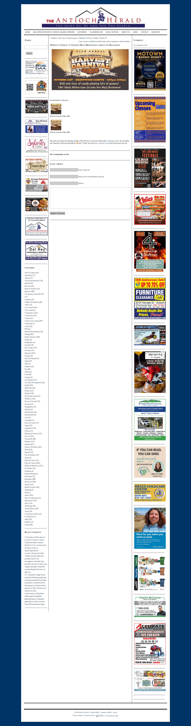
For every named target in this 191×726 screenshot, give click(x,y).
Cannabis (28, 300)
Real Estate (28, 476)
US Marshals (29, 517)
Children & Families (31, 302)
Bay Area (28, 286)
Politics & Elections (31, 466)
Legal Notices (112, 32)
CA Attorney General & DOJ (34, 294)
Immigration (29, 407)
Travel (27, 511)
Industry (27, 409)
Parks (26, 450)
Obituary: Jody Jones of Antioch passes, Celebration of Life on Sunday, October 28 (78, 38)
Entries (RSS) (94, 712)
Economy (28, 350)
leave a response (99, 143)
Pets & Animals (30, 455)
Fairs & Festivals (30, 358)
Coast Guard (29, 310)
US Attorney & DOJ (31, 514)
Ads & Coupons (30, 273)
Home (27, 32)
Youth (27, 525)
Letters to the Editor (31, 447)
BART (27, 283)
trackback (111, 143)
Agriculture (28, 275)
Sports (27, 495)
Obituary (27, 442)
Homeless (28, 399)
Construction (29, 316)
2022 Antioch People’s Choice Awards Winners (54, 32)
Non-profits (28, 439)
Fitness (27, 372)
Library (27, 431)
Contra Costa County (32, 321)
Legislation (28, 428)
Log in (115, 712)
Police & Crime (30, 460)
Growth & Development (33, 383)
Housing (27, 404)
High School (29, 388)
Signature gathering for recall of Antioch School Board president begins (35, 601)
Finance (27, 367)
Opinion (27, 444)
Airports (27, 278)
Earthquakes (29, 342)
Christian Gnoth (89, 715)
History (27, 391)
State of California (31, 498)
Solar (26, 492)
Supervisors (29, 501)
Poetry (27, 458)
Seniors (27, 485)
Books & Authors (30, 289)
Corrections (28, 324)
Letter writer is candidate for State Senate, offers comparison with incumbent (104, 41)
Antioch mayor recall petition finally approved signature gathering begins (34, 596)
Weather (27, 522)
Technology (28, 506)
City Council (29, 307)
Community (28, 313)
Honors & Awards (31, 401)
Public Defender (30, 474)
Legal (26, 425)
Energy (27, 356)
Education (28, 353)
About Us (126, 32)
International (29, 415)
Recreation (28, 479)
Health (27, 385)
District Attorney (30, 337)
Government (29, 380)
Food (26, 374)
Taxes (26, 503)
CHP (26, 305)
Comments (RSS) (105, 712)
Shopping (28, 490)
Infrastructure (29, 412)
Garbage (27, 377)
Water (26, 519)
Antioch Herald (84, 712)
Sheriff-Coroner (30, 487)
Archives (155, 32)
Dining (27, 334)
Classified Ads (96, 32)
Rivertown (28, 482)
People (27, 452)
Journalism (28, 420)
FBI (26, 364)
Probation (28, 471)
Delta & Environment (32, 332)
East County (29, 348)
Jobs (26, 418)
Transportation (29, 509)
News (27, 436)
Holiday (27, 393)
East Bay (27, 345)
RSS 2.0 (81, 143)
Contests (27, 318)
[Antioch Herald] (95, 28)
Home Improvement (31, 396)
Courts (27, 326)
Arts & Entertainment (32, 281)
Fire (26, 369)
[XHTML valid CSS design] (107, 715)
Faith (26, 361)
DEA (26, 329)
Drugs (27, 340)
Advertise (82, 32)
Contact (144, 32)
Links (135, 32)
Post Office (28, 468)
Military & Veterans (31, 434)
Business (28, 291)
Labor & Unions (30, 423)
